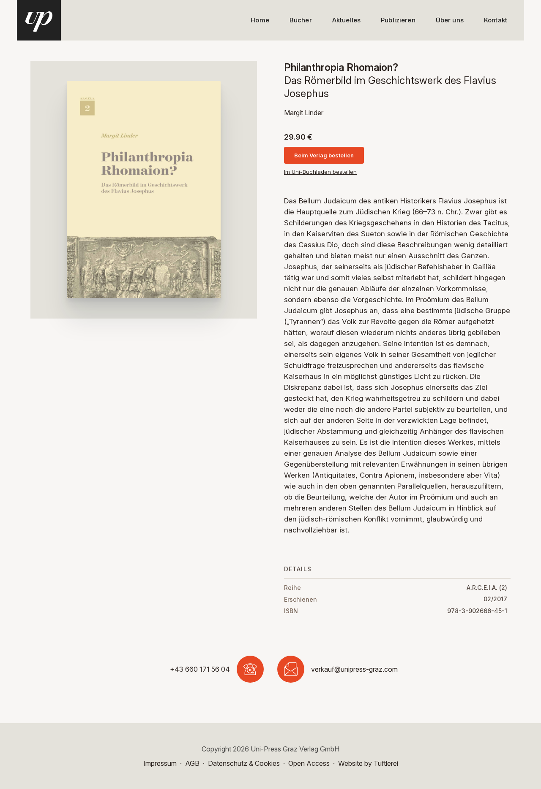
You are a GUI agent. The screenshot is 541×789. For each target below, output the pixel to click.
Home (260, 20)
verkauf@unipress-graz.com (354, 669)
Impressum (160, 763)
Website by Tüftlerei (368, 763)
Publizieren (398, 20)
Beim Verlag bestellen (324, 155)
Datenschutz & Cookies (244, 763)
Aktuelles (346, 20)
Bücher (301, 20)
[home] (39, 20)
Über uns (450, 20)
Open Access (309, 763)
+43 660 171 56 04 (200, 669)
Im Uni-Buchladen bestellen (320, 172)
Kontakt (495, 20)
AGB (192, 763)
